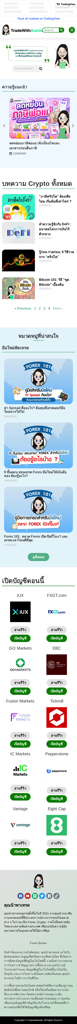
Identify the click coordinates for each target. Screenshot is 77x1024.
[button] (4, 126)
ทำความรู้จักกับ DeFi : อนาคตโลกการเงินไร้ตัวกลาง (55, 229)
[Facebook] (20, 896)
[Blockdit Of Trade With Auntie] (49, 896)
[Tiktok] (56, 896)
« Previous (23, 308)
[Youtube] (28, 896)
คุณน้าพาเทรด (17, 905)
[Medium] (35, 896)
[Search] (61, 30)
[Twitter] (42, 896)
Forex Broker (38, 943)
